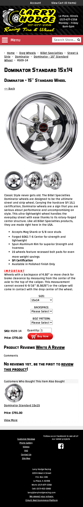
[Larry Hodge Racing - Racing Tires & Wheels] (29, 21)
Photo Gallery (26, 442)
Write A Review (50, 347)
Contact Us (26, 454)
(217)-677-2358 (68, 19)
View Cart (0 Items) (63, 3)
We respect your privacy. (42, 496)
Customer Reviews (26, 439)
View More (11, 420)
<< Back (9, 88)
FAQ (26, 450)
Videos (26, 446)
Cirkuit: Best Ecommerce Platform (41, 500)
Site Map (26, 458)
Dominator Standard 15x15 (22, 405)
